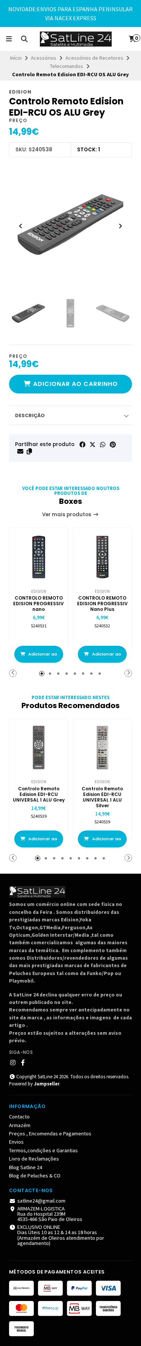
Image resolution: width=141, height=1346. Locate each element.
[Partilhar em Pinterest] (113, 445)
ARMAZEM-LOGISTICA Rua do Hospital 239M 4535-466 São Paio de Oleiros (49, 1214)
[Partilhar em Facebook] (82, 445)
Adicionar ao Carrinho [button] (42, 657)
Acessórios (43, 57)
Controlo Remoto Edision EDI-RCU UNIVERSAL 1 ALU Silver (102, 797)
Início (16, 57)
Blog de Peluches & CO (35, 1175)
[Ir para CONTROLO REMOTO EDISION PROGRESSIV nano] (38, 557)
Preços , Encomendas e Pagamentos (50, 1133)
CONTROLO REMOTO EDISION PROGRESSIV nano (38, 603)
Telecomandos (66, 66)
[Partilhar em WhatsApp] (102, 445)
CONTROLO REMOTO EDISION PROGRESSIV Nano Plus (102, 603)
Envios (16, 1141)
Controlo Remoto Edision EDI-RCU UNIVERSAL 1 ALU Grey (39, 794)
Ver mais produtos (67, 514)
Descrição (30, 415)
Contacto (19, 1116)
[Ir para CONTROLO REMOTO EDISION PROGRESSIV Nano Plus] (102, 557)
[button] (29, 451)
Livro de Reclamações (34, 1158)
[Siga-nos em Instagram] (13, 1062)
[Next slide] (120, 226)
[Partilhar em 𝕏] (92, 445)
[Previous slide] (20, 226)
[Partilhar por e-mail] (20, 451)
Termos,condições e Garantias (43, 1150)
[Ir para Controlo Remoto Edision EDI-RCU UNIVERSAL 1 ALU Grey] (38, 748)
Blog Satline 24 (25, 1167)
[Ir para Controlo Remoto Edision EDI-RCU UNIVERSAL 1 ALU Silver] (102, 748)
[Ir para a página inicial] (76, 39)
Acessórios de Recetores (94, 57)
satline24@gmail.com (41, 1200)
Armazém (19, 1125)
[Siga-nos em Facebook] (23, 1062)
